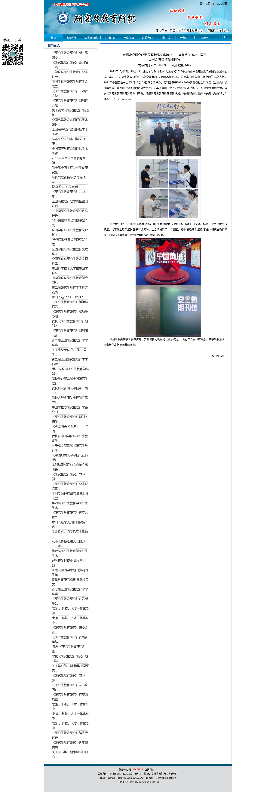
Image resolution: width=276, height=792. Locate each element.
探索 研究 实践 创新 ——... (69, 187)
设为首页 (205, 3)
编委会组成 (91, 37)
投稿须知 (128, 37)
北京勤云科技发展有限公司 (144, 782)
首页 (53, 37)
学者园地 (185, 37)
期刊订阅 (110, 37)
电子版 (166, 37)
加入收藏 (221, 3)
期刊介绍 (72, 37)
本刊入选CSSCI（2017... (68, 297)
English (222, 37)
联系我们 (147, 37)
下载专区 (203, 37)
